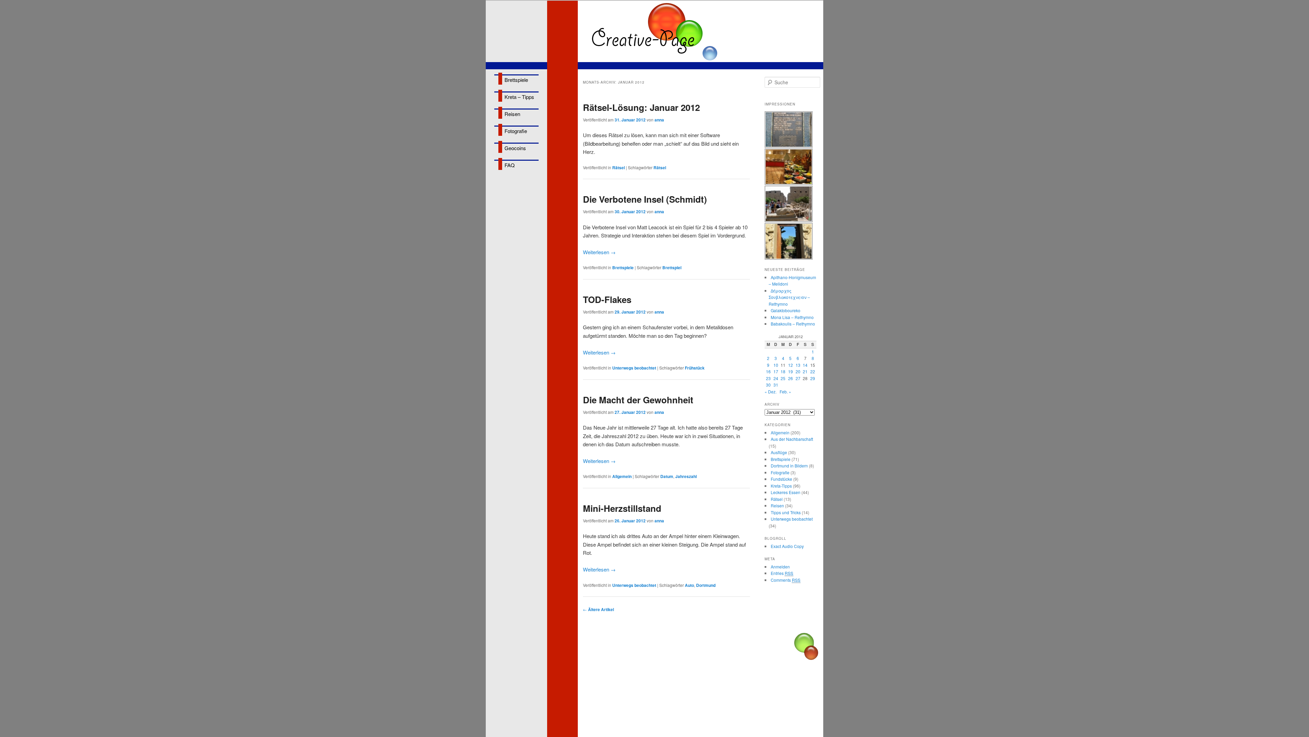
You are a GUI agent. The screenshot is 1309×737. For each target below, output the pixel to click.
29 (812, 378)
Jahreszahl (686, 476)
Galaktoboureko (785, 310)
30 (768, 385)
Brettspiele (516, 79)
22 (812, 371)
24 (775, 378)
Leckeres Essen (785, 492)
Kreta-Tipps (781, 486)
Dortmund (706, 585)
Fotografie (516, 130)
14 (805, 365)
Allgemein (622, 476)
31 (775, 385)
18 (783, 371)
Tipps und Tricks (786, 512)
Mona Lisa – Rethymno (792, 317)
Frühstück (695, 368)
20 (798, 371)
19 (790, 371)
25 (783, 378)
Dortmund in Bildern (789, 465)
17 (775, 371)
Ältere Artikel (598, 609)
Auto (689, 585)
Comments (785, 580)
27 (798, 378)
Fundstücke (781, 479)
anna (659, 120)
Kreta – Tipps (519, 96)
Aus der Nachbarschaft (792, 439)
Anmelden (780, 566)
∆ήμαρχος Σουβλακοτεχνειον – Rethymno (789, 297)
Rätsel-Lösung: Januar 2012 (641, 107)
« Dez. (771, 391)
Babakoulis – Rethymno (793, 324)
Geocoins (515, 147)
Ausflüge (779, 452)
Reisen (512, 113)
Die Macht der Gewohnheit (638, 399)
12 (790, 365)
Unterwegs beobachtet (634, 368)
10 (775, 365)
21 (805, 371)
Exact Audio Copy (787, 546)
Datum (666, 476)
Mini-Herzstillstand (622, 508)
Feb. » (785, 391)
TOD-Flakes (607, 299)
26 (790, 378)
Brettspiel (671, 267)
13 (798, 365)
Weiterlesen (599, 252)
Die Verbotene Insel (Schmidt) (645, 199)
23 (768, 378)
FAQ (510, 165)
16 (768, 371)
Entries (782, 573)
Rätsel (618, 167)
